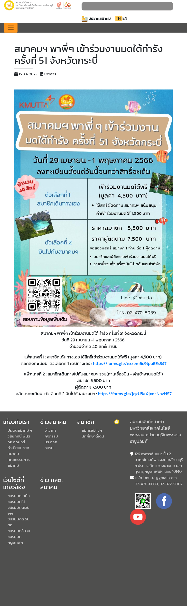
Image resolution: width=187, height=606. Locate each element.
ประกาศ (51, 442)
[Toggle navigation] (11, 28)
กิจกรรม (51, 436)
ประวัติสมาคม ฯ (20, 430)
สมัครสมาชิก (92, 430)
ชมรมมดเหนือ (19, 496)
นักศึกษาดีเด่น (93, 436)
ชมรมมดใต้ (16, 502)
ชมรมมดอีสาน (19, 531)
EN (124, 18)
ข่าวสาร (50, 430)
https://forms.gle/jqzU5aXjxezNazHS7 (135, 394)
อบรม (49, 448)
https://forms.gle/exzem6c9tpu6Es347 (130, 364)
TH (119, 18)
